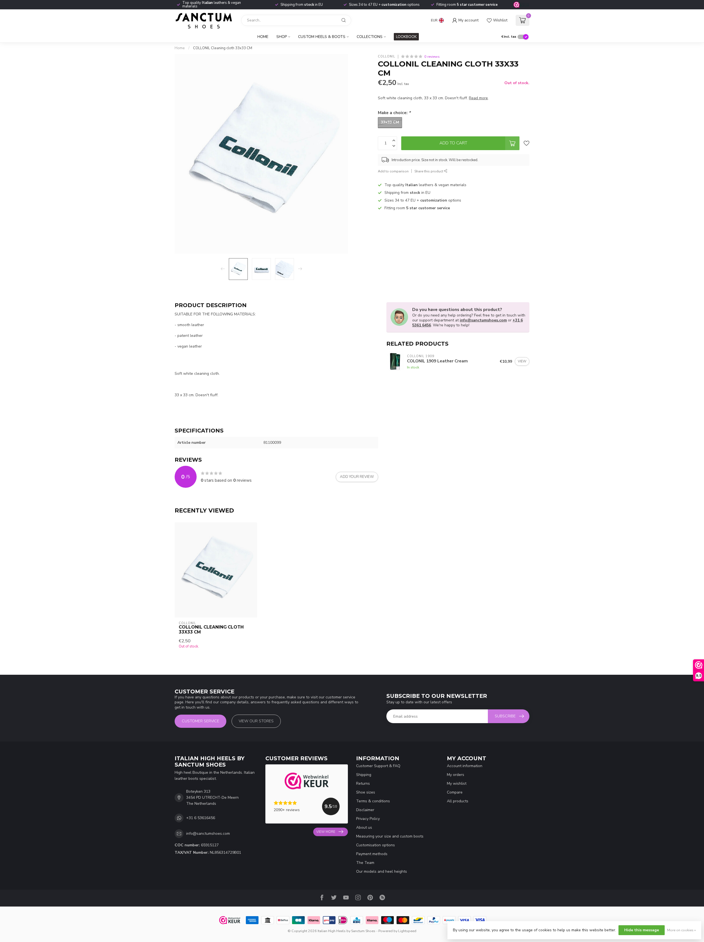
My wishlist (456, 783)
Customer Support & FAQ (378, 766)
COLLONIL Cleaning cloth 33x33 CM (222, 48)
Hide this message (641, 930)
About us (364, 827)
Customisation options (375, 845)
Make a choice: (394, 112)
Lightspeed (407, 931)
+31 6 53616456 (200, 817)
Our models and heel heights (381, 871)
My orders (455, 774)
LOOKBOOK (406, 36)
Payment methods (371, 853)
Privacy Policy (368, 818)
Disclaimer (365, 809)
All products (457, 801)
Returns (363, 783)
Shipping (363, 774)
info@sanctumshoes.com (483, 320)
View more (325, 832)
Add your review (357, 476)
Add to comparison (393, 171)
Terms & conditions (373, 801)
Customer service (200, 721)
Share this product (429, 171)
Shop (281, 36)
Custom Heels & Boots (321, 36)
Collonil (386, 56)
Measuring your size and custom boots (390, 836)
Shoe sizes (365, 792)
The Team (365, 862)
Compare (455, 792)
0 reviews (432, 56)
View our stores (256, 721)
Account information (464, 766)
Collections (370, 36)
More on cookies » (681, 930)
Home (262, 36)
